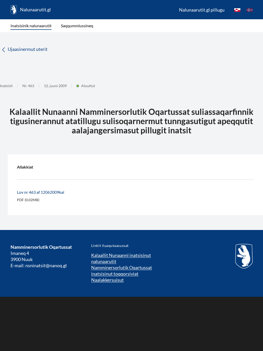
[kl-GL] (237, 10)
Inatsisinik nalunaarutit (31, 25)
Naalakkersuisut (107, 280)
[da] (250, 10)
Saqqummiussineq (77, 25)
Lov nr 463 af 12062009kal (40, 192)
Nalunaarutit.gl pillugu (201, 10)
